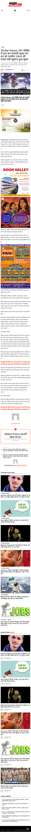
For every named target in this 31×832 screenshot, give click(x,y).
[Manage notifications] (27, 829)
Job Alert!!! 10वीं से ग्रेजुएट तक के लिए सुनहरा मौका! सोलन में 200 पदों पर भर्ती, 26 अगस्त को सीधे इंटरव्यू (15, 623)
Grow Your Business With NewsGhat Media (21, 830)
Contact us (8, 830)
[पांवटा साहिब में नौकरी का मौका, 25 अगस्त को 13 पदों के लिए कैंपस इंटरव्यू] (15, 508)
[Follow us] (27, 10)
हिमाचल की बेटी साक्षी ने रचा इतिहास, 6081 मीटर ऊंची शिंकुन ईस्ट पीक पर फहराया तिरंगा (15, 597)
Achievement (4, 594)
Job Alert (4, 619)
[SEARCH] (29, 10)
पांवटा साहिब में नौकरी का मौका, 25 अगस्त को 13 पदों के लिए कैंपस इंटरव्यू (15, 521)
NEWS (9, 619)
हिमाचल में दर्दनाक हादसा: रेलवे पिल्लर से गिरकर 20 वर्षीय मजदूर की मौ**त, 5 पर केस (15, 546)
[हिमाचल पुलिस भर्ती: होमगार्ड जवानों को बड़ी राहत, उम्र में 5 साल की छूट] (15, 776)
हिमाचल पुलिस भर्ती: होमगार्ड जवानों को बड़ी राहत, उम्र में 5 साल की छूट (14, 787)
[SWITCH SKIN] (15, 10)
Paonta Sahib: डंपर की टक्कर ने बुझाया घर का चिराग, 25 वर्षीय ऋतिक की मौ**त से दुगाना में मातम (15, 496)
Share (2, 74)
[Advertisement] (15, 28)
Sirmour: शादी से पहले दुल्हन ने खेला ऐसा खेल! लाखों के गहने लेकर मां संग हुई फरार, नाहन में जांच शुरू (15, 572)
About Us (3, 830)
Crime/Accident (5, 493)
